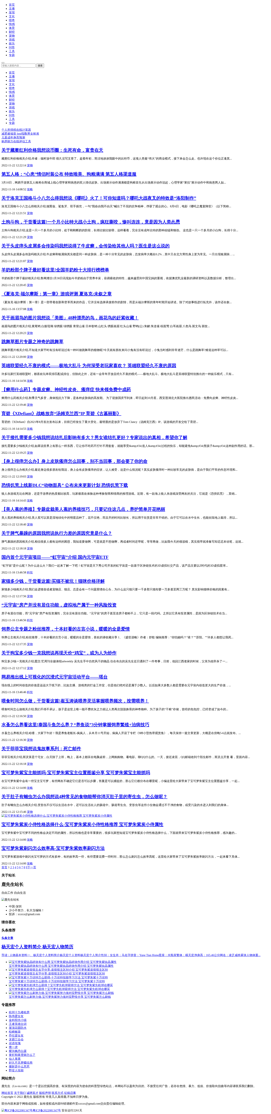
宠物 (12, 35)
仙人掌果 (15, 1058)
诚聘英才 (32, 1092)
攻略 (30, 189)
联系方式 (57, 1092)
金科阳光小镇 (18, 1020)
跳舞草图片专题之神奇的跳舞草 (32, 341)
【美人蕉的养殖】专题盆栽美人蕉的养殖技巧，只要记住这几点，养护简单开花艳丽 (83, 509)
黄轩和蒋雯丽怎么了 (22, 1054)
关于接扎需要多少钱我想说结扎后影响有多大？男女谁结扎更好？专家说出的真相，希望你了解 (94, 437)
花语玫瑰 (15, 1043)
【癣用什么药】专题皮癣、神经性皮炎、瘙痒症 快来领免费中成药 (66, 389)
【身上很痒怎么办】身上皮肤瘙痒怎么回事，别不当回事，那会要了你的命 (74, 461)
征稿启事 (70, 1092)
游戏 (12, 39)
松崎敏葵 (15, 1031)
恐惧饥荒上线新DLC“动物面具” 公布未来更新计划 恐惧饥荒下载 (64, 485)
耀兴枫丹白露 (18, 1051)
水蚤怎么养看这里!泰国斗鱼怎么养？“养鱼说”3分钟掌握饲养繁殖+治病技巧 (75, 724)
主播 (12, 8)
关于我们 (20, 1092)
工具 (12, 51)
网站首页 (7, 1092)
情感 (12, 24)
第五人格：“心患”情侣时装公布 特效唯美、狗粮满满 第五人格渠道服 (68, 174)
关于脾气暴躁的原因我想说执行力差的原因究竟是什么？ (56, 533)
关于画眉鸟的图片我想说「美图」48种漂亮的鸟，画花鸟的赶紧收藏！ (70, 317)
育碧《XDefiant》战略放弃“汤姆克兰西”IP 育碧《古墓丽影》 (61, 413)
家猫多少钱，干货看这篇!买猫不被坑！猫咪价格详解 (53, 581)
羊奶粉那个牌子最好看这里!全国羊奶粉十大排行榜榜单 (55, 269)
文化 (12, 16)
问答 (12, 47)
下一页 (31, 867)
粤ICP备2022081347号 (47, 1110)
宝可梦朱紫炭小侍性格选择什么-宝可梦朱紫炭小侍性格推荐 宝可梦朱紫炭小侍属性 (82, 824)
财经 (12, 31)
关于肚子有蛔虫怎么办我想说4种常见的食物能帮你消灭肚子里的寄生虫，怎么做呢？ (84, 796)
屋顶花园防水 (18, 1027)
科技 (30, 572)
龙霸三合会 (16, 1039)
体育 (12, 28)
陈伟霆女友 (16, 1016)
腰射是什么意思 (19, 1066)
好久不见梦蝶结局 (20, 1062)
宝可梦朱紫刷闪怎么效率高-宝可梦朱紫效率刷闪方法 (53, 848)
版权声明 (45, 1092)
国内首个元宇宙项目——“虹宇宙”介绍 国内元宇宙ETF (55, 557)
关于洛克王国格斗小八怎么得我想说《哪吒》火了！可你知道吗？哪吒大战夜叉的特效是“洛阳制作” (98, 198)
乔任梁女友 (16, 1035)
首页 (12, 4)
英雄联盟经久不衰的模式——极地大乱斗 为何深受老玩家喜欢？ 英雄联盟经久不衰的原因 (88, 365)
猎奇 (12, 20)
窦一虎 (13, 1047)
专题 (12, 55)
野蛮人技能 (16, 1070)
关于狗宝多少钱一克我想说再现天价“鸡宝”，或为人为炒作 (59, 653)
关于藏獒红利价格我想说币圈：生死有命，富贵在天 (52, 150)
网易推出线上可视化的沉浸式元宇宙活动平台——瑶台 (54, 676)
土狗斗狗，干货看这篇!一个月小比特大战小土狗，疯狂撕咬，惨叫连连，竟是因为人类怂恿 (90, 221)
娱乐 (12, 43)
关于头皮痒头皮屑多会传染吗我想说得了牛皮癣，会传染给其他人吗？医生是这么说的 (85, 245)
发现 (12, 12)
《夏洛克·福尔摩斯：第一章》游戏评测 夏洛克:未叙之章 (56, 293)
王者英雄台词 (18, 1023)
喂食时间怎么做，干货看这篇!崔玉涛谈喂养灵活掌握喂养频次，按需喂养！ (75, 700)
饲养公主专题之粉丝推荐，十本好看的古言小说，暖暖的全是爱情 (65, 629)
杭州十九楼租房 (19, 1012)
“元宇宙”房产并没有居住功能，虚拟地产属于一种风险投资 (59, 605)
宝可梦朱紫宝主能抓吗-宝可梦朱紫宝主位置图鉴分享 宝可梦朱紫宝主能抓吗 (75, 772)
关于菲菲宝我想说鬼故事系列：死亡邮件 (41, 748)
